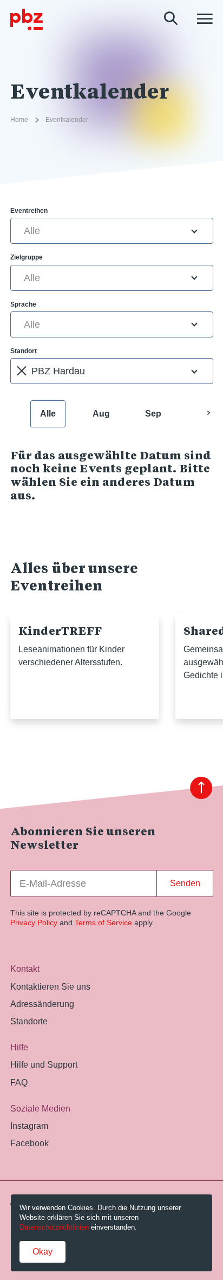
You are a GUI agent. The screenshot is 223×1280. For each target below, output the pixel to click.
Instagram (29, 1125)
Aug (101, 413)
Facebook (29, 1143)
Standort (23, 351)
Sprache (23, 304)
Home (19, 120)
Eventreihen (29, 211)
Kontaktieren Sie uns (50, 986)
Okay (42, 1251)
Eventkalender (66, 120)
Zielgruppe (26, 257)
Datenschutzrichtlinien (54, 1227)
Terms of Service (103, 922)
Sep (153, 413)
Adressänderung (42, 1004)
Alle (48, 413)
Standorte (29, 1021)
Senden (185, 883)
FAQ (19, 1082)
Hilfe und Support (43, 1064)
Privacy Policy (33, 922)
